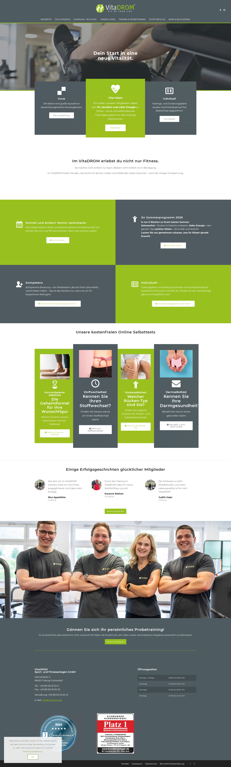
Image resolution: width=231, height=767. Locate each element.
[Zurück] (2, 567)
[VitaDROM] (115, 10)
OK (33, 757)
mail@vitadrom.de (52, 700)
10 (122, 615)
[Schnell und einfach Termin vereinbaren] (19, 224)
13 (128, 615)
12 (126, 615)
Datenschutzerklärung (33, 752)
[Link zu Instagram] (224, 10)
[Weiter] (228, 567)
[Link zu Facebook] (220, 10)
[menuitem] (46, 19)
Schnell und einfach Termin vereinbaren (56, 222)
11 (124, 615)
